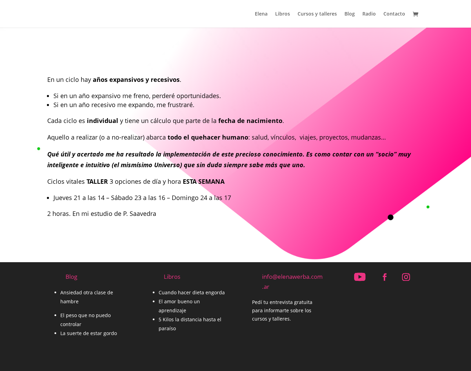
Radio (369, 14)
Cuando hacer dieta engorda (192, 292)
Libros (282, 14)
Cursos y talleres (317, 14)
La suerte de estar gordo (88, 333)
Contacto (394, 14)
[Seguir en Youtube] (359, 277)
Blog (349, 14)
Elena (261, 14)
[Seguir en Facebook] (384, 277)
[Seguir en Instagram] (406, 277)
